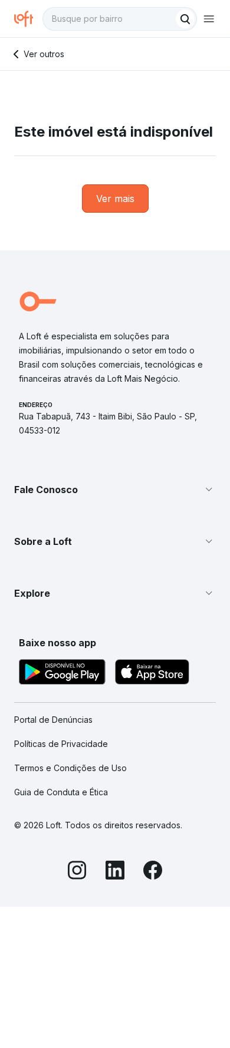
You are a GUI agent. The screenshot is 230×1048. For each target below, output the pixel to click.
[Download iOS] (152, 673)
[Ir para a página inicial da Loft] (28, 18)
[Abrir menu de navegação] (209, 19)
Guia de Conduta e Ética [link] (61, 792)
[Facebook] (152, 872)
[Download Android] (62, 673)
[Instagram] (77, 872)
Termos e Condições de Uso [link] (70, 768)
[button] (115, 489)
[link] (115, 198)
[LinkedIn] (115, 872)
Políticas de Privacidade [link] (61, 744)
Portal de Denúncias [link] (53, 720)
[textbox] (119, 19)
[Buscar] (185, 18)
